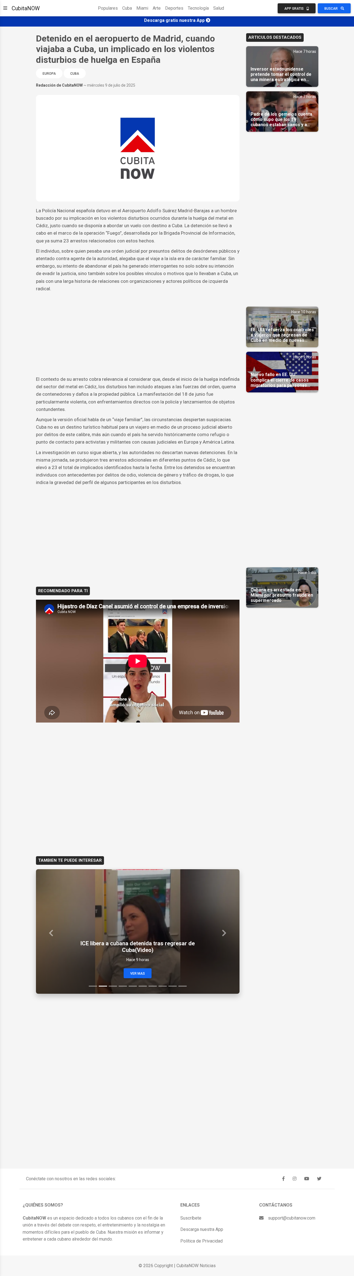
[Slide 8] (162, 986)
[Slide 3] (113, 986)
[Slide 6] (143, 986)
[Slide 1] (93, 986)
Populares (108, 8)
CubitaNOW (26, 8)
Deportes (174, 8)
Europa (49, 74)
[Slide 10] (182, 986)
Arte (157, 8)
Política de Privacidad (201, 1241)
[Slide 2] (103, 986)
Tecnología (198, 8)
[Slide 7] (153, 986)
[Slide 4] (123, 986)
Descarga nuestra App (201, 1229)
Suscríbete (190, 1218)
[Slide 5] (133, 986)
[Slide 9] (172, 986)
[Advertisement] (138, 334)
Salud (218, 8)
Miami (142, 8)
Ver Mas (137, 973)
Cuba (127, 8)
